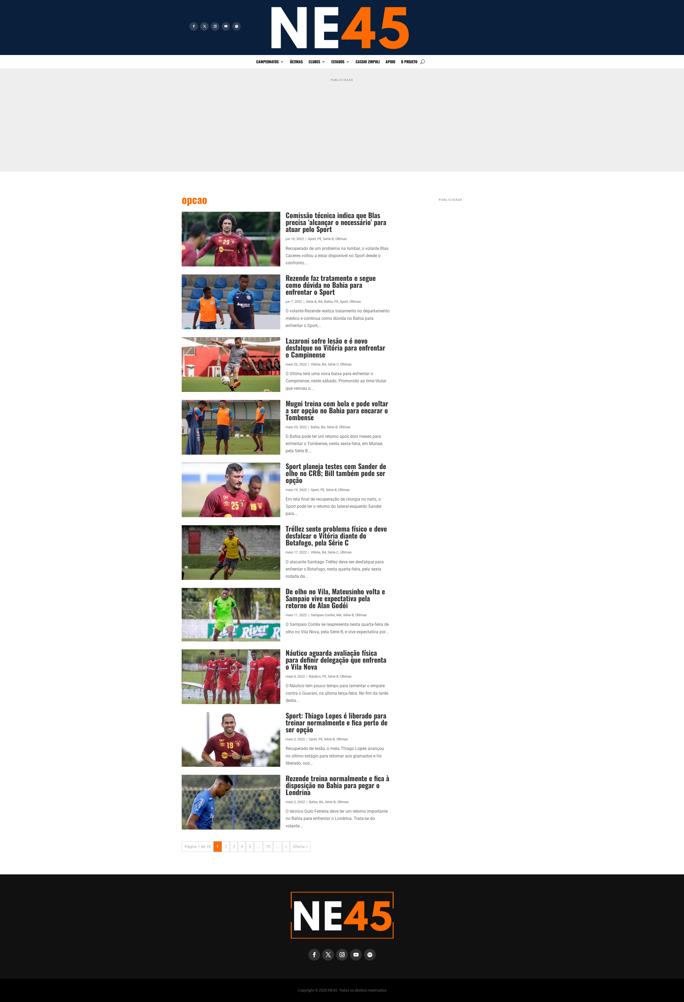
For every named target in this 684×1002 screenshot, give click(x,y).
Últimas (296, 62)
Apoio (390, 62)
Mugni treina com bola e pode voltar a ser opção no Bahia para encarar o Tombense (337, 410)
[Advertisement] (342, 121)
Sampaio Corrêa (323, 615)
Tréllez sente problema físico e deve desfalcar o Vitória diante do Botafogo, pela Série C (336, 535)
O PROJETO (409, 62)
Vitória (315, 364)
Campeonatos (267, 62)
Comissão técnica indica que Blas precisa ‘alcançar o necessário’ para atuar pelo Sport (336, 222)
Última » (300, 846)
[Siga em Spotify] (236, 26)
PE (319, 239)
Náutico (315, 676)
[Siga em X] (204, 26)
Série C (333, 364)
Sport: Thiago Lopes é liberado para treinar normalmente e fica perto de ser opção (336, 722)
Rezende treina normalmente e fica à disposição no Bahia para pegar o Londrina (337, 785)
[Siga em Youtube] (225, 26)
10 (268, 846)
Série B (328, 239)
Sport (312, 239)
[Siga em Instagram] (215, 26)
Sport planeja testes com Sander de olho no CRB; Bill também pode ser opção (336, 473)
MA (338, 615)
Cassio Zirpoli (368, 62)
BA (320, 302)
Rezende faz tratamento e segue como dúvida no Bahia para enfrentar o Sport (331, 285)
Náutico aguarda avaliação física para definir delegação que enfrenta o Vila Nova (336, 659)
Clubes (314, 62)
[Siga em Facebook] (193, 26)
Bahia (328, 302)
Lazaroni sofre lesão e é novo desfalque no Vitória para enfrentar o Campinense (335, 347)
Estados (337, 62)
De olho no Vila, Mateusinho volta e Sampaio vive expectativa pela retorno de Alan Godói (335, 598)
